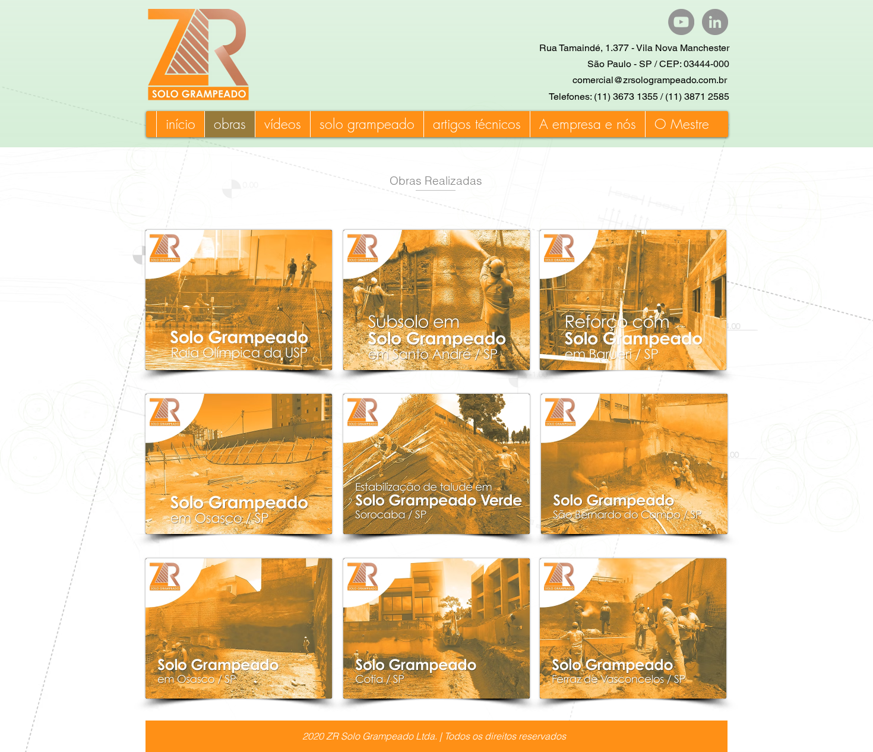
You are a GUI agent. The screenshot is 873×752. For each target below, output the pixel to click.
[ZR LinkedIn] (715, 22)
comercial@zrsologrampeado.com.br (649, 80)
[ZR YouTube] (681, 22)
